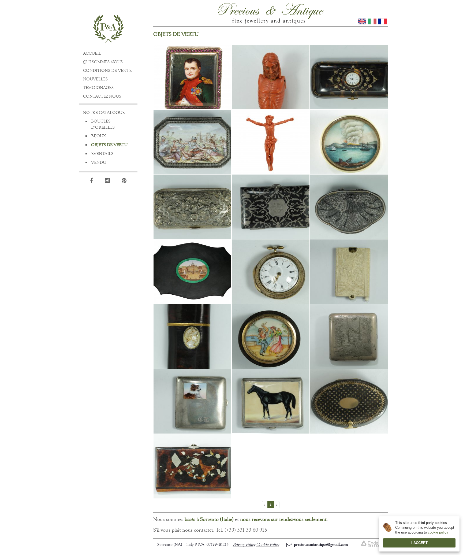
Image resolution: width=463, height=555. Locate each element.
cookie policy (438, 532)
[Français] (382, 21)
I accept (419, 543)
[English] (362, 21)
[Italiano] (372, 21)
